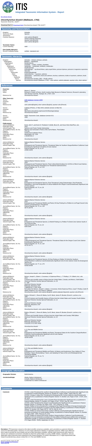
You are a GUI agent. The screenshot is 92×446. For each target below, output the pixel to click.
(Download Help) (18, 25)
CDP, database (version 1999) (33, 100)
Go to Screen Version (6, 16)
